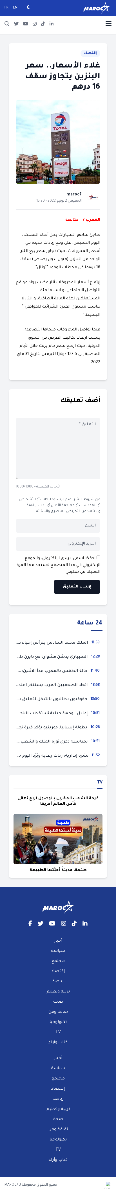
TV (99, 783)
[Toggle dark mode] (28, 8)
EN (15, 8)
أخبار (58, 941)
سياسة (58, 951)
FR (6, 8)
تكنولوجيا (58, 1022)
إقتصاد (90, 53)
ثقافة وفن (58, 1012)
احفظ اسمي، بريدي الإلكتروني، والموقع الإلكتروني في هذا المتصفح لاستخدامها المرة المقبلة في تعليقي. (58, 565)
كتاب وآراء (58, 1042)
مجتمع (58, 961)
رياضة (58, 981)
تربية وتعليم (58, 992)
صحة (58, 1002)
